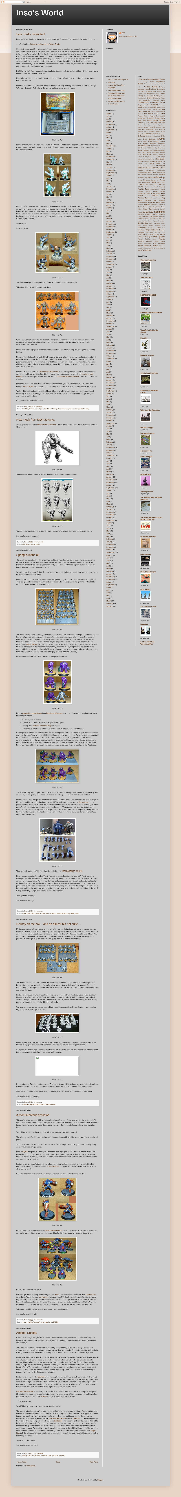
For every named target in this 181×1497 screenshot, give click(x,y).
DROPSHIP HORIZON (148, 295)
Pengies (140, 191)
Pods (148, 193)
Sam (150, 209)
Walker (155, 246)
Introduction (153, 157)
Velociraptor (147, 243)
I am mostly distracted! (30, 34)
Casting (140, 96)
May (107, 138)
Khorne (153, 159)
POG (163, 193)
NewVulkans (36, 1455)
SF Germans (146, 214)
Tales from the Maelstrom (150, 410)
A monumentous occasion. (33, 1115)
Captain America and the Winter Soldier (45, 44)
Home (58, 1462)
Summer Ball (160, 225)
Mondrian (162, 174)
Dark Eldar (161, 107)
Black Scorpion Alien (148, 91)
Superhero (48, 1322)
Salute (145, 209)
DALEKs (155, 107)
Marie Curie (161, 168)
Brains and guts (146, 457)
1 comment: (38, 1102)
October (109, 127)
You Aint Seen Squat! (148, 607)
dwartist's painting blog (149, 373)
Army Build (151, 86)
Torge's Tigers (154, 234)
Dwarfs (162, 120)
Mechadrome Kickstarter (48, 372)
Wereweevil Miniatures (144, 248)
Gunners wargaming (148, 260)
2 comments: (38, 1320)
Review (71, 409)
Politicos (140, 195)
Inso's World (40, 12)
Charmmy (156, 98)
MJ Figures (43, 1297)
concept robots (146, 451)
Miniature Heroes (152, 174)
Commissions (33, 409)
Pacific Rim (149, 187)
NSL (163, 182)
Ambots (151, 82)
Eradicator (58, 1421)
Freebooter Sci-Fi (152, 129)
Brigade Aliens (142, 93)
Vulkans (44, 1396)
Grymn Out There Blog (116, 85)
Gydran (162, 141)
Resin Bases (160, 202)
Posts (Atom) (30, 1466)
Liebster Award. (155, 163)
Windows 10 (155, 248)
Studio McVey (148, 225)
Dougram (157, 113)
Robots (140, 207)
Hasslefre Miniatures (157, 143)
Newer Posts (21, 1462)
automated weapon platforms (68, 377)
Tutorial (140, 239)
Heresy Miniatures (115, 99)
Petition (148, 191)
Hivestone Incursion (148, 537)
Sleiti (139, 218)
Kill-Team (141, 161)
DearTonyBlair (142, 109)
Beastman (141, 89)
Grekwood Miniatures (153, 136)
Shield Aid (141, 216)
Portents (147, 195)
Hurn (139, 152)
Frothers (140, 131)
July (107, 178)
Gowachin (162, 134)
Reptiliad (111, 88)
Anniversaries (148, 84)
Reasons (162, 200)
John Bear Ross (146, 277)
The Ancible (149, 232)
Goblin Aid (25, 1104)
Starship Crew (143, 223)
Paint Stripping (159, 187)
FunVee (146, 131)
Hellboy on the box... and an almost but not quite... (48, 924)
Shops (146, 216)
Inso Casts (147, 155)
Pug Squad (70, 913)
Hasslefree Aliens (144, 146)
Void (154, 243)
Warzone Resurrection (53, 1230)
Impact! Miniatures (153, 152)
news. (139, 182)
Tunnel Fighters (158, 237)
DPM (163, 114)
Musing (54, 409)
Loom (147, 166)
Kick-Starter (48, 409)
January (109, 167)
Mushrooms (151, 178)
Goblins (155, 134)
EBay (140, 123)
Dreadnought (160, 116)
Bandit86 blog (145, 474)
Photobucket (141, 193)
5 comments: (38, 406)
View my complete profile (128, 36)
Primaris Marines (144, 198)
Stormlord (157, 223)
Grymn (41, 409)
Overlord (41, 1377)
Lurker (153, 166)
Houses (146, 150)
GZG (139, 143)
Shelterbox (161, 214)
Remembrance (142, 202)
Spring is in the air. (28, 555)
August (108, 114)
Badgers (162, 87)
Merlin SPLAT (152, 172)
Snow (152, 218)
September (110, 130)
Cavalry (157, 96)
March (108, 143)
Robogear (162, 204)
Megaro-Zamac (143, 172)
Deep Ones (152, 109)
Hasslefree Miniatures (54, 713)
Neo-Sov (156, 180)
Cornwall (154, 105)
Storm (151, 223)
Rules (163, 207)
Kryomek (153, 161)
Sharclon (154, 214)
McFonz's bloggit (146, 428)
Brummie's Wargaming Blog (151, 312)
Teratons (162, 230)
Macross (148, 168)
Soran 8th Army (159, 218)
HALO (145, 143)
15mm (140, 79)
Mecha (33, 544)
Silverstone (161, 216)
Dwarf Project (152, 120)
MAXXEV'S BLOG (147, 355)
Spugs (150, 221)
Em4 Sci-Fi (145, 122)
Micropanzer (161, 172)
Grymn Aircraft (142, 141)
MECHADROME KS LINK (72, 871)
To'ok (147, 234)
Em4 (57, 1295)
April (108, 119)
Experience (161, 125)
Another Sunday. (26, 1332)
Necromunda (148, 180)
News (38, 544)
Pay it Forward (50, 913)
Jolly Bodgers (145, 554)
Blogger (100, 1480)
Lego (145, 163)
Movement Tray (142, 177)
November (110, 227)
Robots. (145, 207)
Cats (152, 96)
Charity (149, 98)
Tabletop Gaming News (116, 93)
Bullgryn (149, 93)
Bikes (159, 89)
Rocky (150, 207)
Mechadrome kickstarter (46, 425)
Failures (140, 127)
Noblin (159, 182)
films (155, 127)
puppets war (150, 200)
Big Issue (111, 82)
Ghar (163, 131)
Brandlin (143, 338)
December (110, 124)
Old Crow (158, 184)
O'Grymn (141, 184)
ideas (143, 152)
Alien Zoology (142, 82)
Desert (140, 111)
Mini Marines (142, 174)
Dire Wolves (148, 113)
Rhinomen (154, 204)
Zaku (149, 250)
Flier (163, 127)
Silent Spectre (153, 216)
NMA (43, 913)
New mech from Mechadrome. (35, 419)
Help (139, 148)
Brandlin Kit (161, 91)
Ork (164, 184)
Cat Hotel (147, 96)
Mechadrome (83, 802)
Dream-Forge (142, 118)
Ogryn (151, 184)
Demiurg (161, 109)
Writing (144, 250)
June (108, 116)
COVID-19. (141, 107)
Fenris (151, 127)
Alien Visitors (160, 79)
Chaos (162, 96)
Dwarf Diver (142, 120)
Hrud (150, 150)
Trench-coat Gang (144, 237)
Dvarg (163, 118)
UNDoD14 (149, 241)
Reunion (140, 204)
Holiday (140, 150)
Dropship (150, 118)
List (164, 163)
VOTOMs (55, 1322)
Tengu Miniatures (151, 230)
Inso (123, 33)
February (109, 122)
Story (163, 223)
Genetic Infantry (154, 131)
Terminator (141, 232)
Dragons (152, 116)
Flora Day (141, 129)
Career (162, 94)
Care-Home (155, 93)
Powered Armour (63, 409)
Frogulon (162, 129)
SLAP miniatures (52, 1166)
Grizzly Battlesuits (149, 139)
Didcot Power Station (158, 111)
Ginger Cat (141, 134)
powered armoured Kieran (32, 713)
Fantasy (145, 127)
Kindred (146, 161)
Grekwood (141, 136)
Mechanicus (161, 170)
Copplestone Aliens (144, 105)
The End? (157, 232)
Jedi (158, 157)
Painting (141, 189)
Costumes (162, 105)
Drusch (157, 118)
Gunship (156, 141)
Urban (77, 913)
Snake (147, 218)
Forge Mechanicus (147, 433)
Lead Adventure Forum (116, 90)
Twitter (154, 239)
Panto (147, 189)
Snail (142, 218)
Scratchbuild (79, 409)
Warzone (62, 1455)
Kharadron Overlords (144, 159)
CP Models (148, 107)
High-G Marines (160, 148)
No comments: (39, 542)
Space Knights (142, 221)
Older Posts (93, 1462)
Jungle (162, 157)
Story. (139, 225)
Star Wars (161, 221)
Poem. (158, 193)
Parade (152, 189)
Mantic (154, 168)
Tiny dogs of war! (146, 492)
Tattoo (159, 228)
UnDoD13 (141, 241)
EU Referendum (150, 125)
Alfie (153, 79)
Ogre (146, 184)
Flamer (159, 127)
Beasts (147, 89)
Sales (139, 209)
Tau (163, 228)
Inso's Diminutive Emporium (118, 80)
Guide (150, 141)
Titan (49, 1455)
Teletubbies (141, 230)
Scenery (156, 209)
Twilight (147, 239)
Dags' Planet (145, 589)
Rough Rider (157, 207)
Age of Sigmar (147, 79)
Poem (153, 193)
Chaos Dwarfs (142, 98)
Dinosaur (140, 113)
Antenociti (157, 84)
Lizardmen (141, 166)
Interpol (147, 157)
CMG (163, 100)
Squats (155, 221)
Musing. (140, 180)
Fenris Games (113, 104)
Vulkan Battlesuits (145, 246)
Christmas (156, 100)
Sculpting (86, 409)
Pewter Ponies (39, 1104)
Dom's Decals (28, 386)
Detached (146, 111)
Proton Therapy (156, 198)
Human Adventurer (159, 150)
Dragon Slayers (143, 116)
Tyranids (162, 239)
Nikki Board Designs (148, 572)
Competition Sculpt (157, 103)
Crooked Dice (91, 1295)
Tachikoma (151, 228)
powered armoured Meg (42, 726)
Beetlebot (25, 409)
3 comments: (38, 911)
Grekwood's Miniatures (116, 101)
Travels (162, 234)
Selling (140, 214)
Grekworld (144, 624)
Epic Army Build (155, 122)
